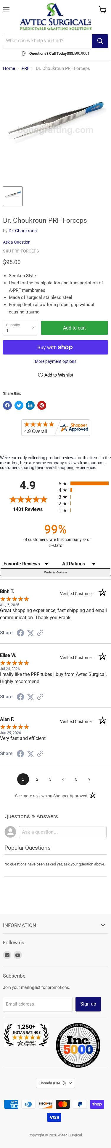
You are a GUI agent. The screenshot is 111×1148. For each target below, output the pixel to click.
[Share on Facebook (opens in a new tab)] (20, 633)
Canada (52, 1083)
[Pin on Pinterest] (41, 405)
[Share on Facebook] (7, 405)
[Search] (100, 41)
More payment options (55, 361)
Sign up (88, 1004)
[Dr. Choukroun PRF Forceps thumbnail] (12, 196)
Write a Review (55, 572)
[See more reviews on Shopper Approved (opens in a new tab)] (40, 633)
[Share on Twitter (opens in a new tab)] (30, 633)
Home (9, 68)
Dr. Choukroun (23, 230)
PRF (25, 68)
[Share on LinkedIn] (30, 405)
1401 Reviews (34, 509)
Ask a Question (16, 242)
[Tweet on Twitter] (19, 405)
